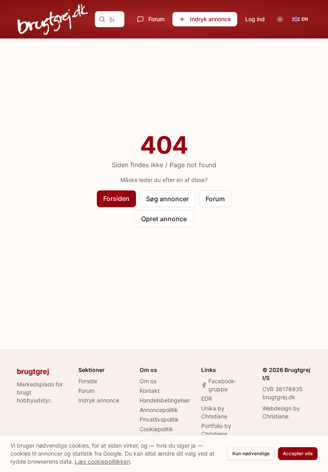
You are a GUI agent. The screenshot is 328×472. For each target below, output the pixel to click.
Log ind (255, 19)
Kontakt (150, 390)
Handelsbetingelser (165, 400)
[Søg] (102, 19)
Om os (148, 381)
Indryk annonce (210, 19)
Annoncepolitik (159, 409)
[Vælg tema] (280, 19)
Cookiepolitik (156, 429)
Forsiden (116, 198)
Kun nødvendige (251, 453)
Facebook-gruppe (222, 385)
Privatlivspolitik (159, 419)
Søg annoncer (167, 199)
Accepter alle (298, 453)
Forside (87, 381)
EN (305, 19)
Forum (156, 19)
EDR (206, 398)
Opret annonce (164, 219)
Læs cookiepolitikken (102, 461)
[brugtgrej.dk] (52, 19)
